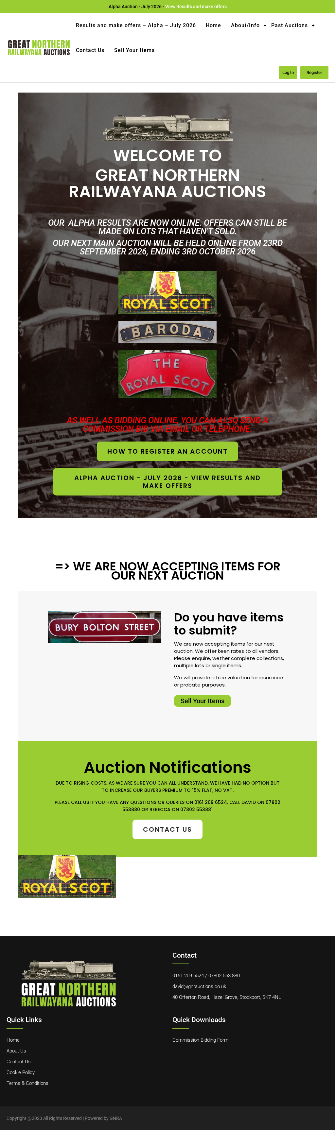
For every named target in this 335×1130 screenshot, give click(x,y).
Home (213, 25)
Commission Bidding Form (200, 1040)
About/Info (245, 25)
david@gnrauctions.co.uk (199, 986)
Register (314, 72)
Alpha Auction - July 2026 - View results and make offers (167, 481)
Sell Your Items (134, 50)
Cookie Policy (21, 1072)
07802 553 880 (224, 976)
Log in (288, 72)
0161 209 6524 (188, 976)
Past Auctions (289, 25)
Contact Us (90, 50)
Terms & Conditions (27, 1083)
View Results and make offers (196, 6)
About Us (16, 1051)
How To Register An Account (167, 451)
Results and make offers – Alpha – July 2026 (136, 25)
